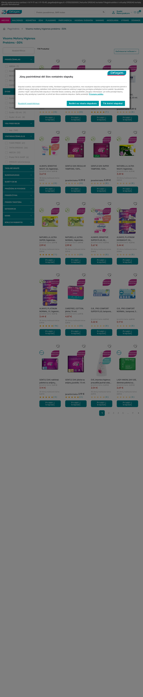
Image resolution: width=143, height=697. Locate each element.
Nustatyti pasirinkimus (28, 103)
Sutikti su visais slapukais (83, 103)
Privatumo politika (96, 94)
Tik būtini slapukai (113, 103)
